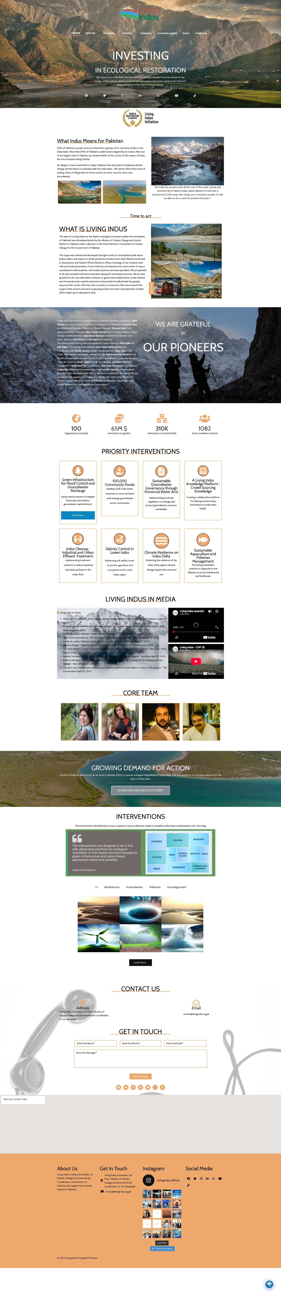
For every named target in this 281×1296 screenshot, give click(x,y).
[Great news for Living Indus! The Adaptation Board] (167, 1224)
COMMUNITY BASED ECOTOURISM (140, 938)
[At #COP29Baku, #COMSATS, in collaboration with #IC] (147, 1194)
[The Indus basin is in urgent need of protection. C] (167, 1214)
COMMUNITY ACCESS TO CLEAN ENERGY (98, 938)
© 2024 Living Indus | (68, 1258)
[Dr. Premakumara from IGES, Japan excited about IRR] (157, 1214)
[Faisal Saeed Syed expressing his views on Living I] (157, 1224)
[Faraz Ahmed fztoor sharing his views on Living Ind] (147, 1224)
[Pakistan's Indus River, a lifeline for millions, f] (177, 1214)
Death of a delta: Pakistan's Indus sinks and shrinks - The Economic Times (100, 633)
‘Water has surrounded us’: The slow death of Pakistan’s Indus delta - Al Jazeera (103, 637)
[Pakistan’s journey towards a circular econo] (157, 1233)
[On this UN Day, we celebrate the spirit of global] (167, 1204)
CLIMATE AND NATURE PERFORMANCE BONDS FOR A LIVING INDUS (140, 910)
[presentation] (60, 193)
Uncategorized (176, 887)
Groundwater (134, 887)
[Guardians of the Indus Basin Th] (177, 1204)
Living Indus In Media (70, 612)
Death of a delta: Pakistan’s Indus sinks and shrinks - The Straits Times (98, 641)
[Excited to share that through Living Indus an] (177, 1233)
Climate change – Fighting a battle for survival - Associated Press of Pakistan (101, 645)
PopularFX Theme (88, 1258)
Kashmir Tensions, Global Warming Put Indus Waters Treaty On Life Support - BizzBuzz (106, 656)
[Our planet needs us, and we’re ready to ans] (147, 1204)
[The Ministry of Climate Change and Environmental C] (177, 1224)
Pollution (155, 887)
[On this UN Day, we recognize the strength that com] (157, 1204)
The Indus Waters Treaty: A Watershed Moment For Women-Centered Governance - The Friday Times (115, 648)
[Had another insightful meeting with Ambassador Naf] (167, 1233)
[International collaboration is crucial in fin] (147, 1233)
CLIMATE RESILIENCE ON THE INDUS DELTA (182, 910)
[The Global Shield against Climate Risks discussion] (157, 1194)
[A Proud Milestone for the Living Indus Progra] (167, 1194)
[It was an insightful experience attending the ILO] (147, 1214)
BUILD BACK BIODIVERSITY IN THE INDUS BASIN (98, 910)
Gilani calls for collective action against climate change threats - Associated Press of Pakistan (109, 618)
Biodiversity (112, 887)
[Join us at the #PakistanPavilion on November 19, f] (177, 1194)
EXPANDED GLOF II (182, 938)
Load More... (141, 962)
